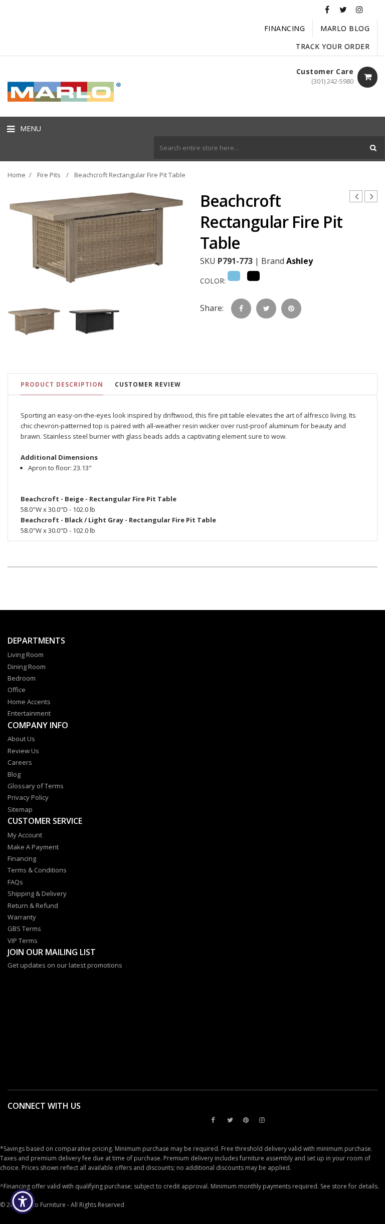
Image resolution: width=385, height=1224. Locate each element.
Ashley (299, 260)
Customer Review (148, 384)
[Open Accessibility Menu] (22, 1201)
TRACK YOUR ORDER (332, 46)
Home (17, 174)
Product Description (62, 384)
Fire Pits (49, 174)
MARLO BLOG (344, 28)
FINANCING (284, 28)
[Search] (373, 147)
